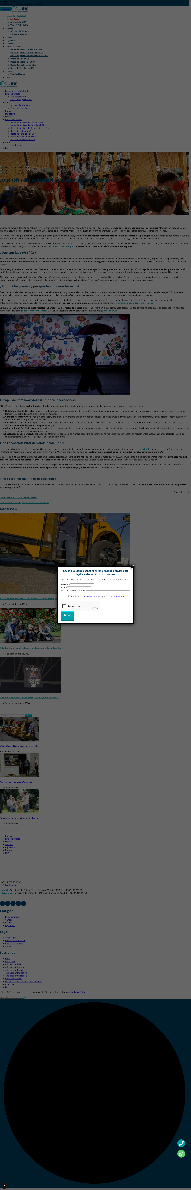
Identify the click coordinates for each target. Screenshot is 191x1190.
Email (64, 587)
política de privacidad (115, 596)
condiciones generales (91, 596)
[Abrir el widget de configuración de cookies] (4, 1185)
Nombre (65, 584)
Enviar (67, 615)
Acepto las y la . (98, 596)
